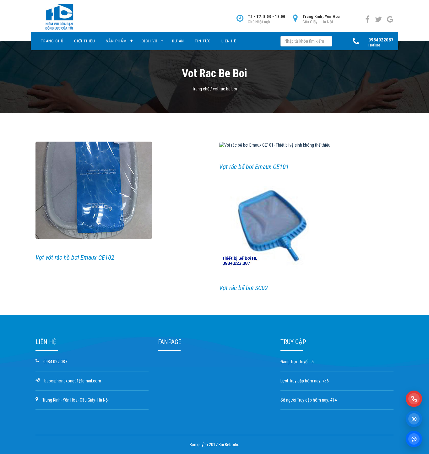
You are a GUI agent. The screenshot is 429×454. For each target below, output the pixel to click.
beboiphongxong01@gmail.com (72, 380)
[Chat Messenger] (414, 439)
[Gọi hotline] (414, 399)
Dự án (178, 41)
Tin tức (203, 41)
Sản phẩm (116, 41)
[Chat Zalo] (414, 419)
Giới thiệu (84, 41)
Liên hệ (228, 41)
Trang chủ (52, 41)
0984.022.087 (55, 361)
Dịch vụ (149, 41)
